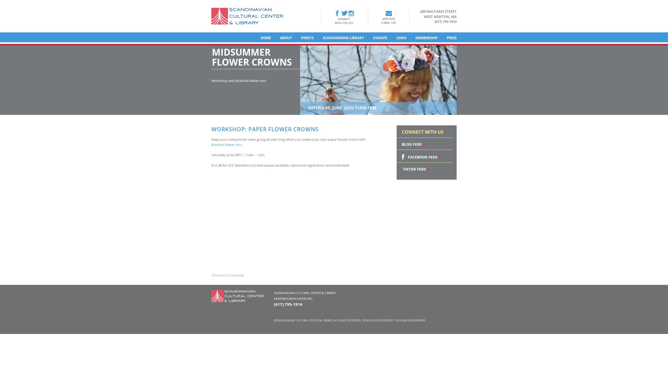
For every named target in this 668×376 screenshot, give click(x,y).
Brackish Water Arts (226, 144)
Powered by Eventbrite (228, 275)
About (286, 38)
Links (401, 38)
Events (307, 38)
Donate (380, 38)
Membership (426, 38)
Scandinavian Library (343, 38)
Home (266, 38)
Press (452, 38)
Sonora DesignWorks (410, 320)
